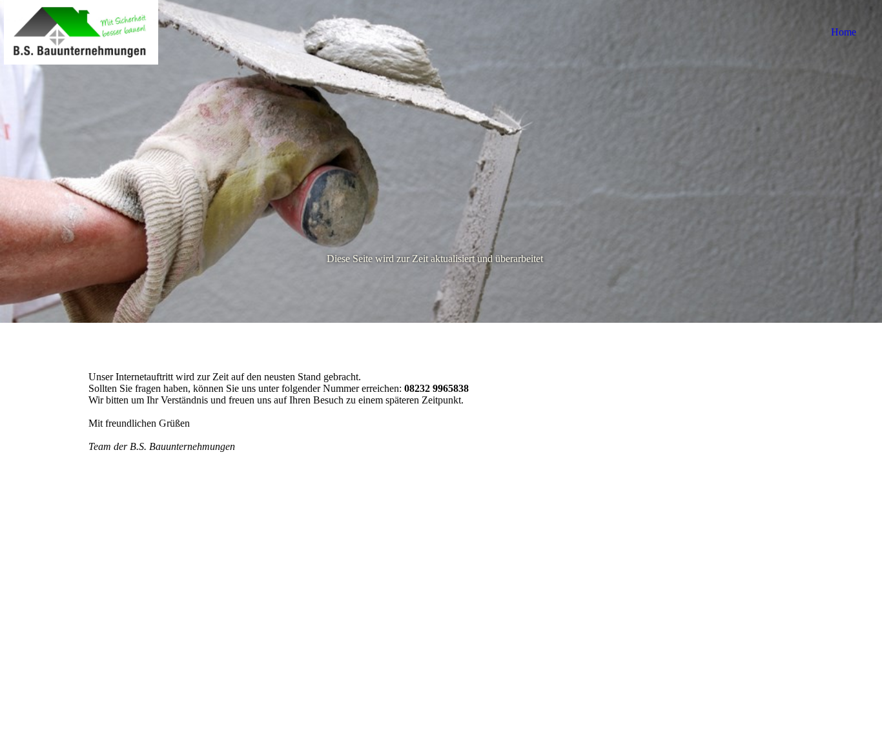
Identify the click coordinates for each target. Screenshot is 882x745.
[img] (80, 32)
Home (843, 31)
